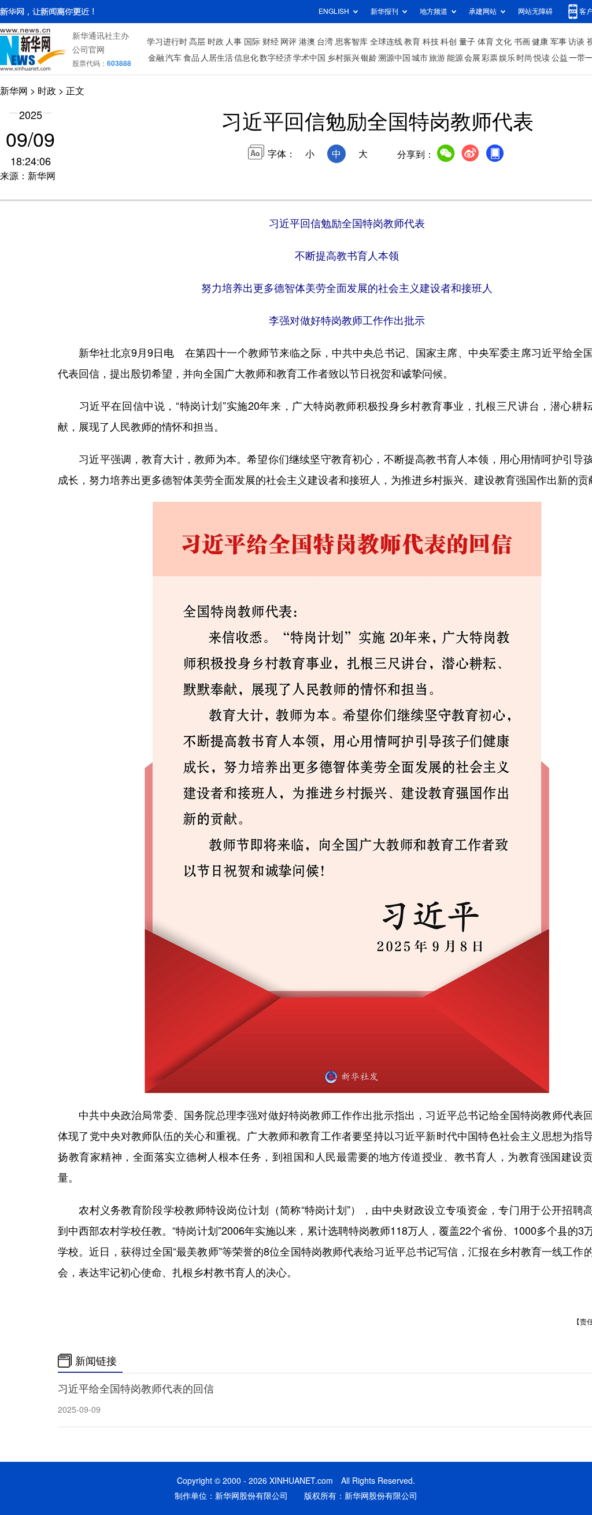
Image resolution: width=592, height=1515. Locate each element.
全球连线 (386, 42)
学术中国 (309, 58)
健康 (540, 42)
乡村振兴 (343, 58)
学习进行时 (167, 42)
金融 (156, 58)
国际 (252, 42)
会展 (472, 58)
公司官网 (88, 50)
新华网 (14, 90)
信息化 (246, 58)
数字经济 (276, 58)
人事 (233, 42)
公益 (560, 58)
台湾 (325, 42)
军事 (558, 42)
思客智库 (351, 42)
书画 (522, 42)
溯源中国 (394, 58)
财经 (270, 42)
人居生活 (217, 58)
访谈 (576, 42)
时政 (216, 42)
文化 (503, 42)
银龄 (369, 58)
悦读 (542, 58)
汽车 (173, 58)
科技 (431, 42)
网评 (288, 42)
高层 (197, 42)
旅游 (437, 58)
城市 (420, 58)
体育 (486, 42)
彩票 (490, 58)
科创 (449, 42)
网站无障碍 (535, 11)
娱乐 (507, 58)
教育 (412, 42)
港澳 (307, 42)
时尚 (524, 58)
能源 (455, 58)
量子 (467, 42)
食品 (191, 58)
